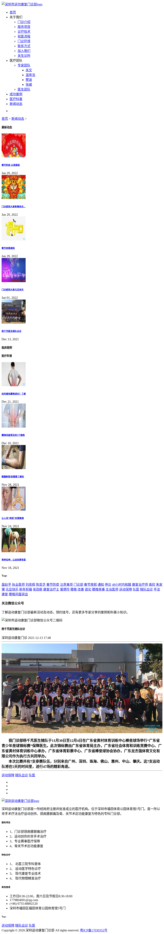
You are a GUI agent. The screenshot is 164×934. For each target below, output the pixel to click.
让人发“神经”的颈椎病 (13, 518)
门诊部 (78, 584)
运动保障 (125, 589)
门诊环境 (24, 41)
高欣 (152, 584)
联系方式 (24, 46)
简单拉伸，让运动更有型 (14, 559)
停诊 (108, 584)
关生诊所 (24, 55)
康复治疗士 (51, 589)
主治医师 (112, 589)
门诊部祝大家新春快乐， (14, 206)
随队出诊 (146, 589)
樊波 (29, 79)
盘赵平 (6, 584)
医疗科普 (16, 99)
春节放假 (90, 584)
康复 (5, 594)
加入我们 (24, 51)
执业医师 (18, 584)
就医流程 (24, 36)
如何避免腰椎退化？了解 (14, 393)
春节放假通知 (8, 248)
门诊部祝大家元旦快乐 (13, 289)
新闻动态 (16, 104)
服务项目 (24, 26)
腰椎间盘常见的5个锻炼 (13, 435)
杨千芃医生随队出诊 (11, 331)
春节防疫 (52, 584)
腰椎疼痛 (98, 589)
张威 (29, 84)
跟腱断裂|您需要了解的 (13, 476)
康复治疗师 (140, 584)
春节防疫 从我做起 (11, 165)
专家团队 (24, 65)
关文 (29, 70)
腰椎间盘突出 (18, 594)
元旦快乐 (12, 589)
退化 (88, 589)
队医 (136, 589)
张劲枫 (37, 589)
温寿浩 (30, 75)
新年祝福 (25, 589)
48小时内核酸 (121, 584)
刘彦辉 (30, 584)
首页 (13, 12)
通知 (101, 584)
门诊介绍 (24, 22)
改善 (81, 589)
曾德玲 (65, 589)
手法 (157, 589)
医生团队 (24, 89)
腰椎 (73, 589)
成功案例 (16, 94)
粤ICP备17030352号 (93, 930)
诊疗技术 (24, 31)
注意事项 (66, 584)
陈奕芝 (41, 584)
